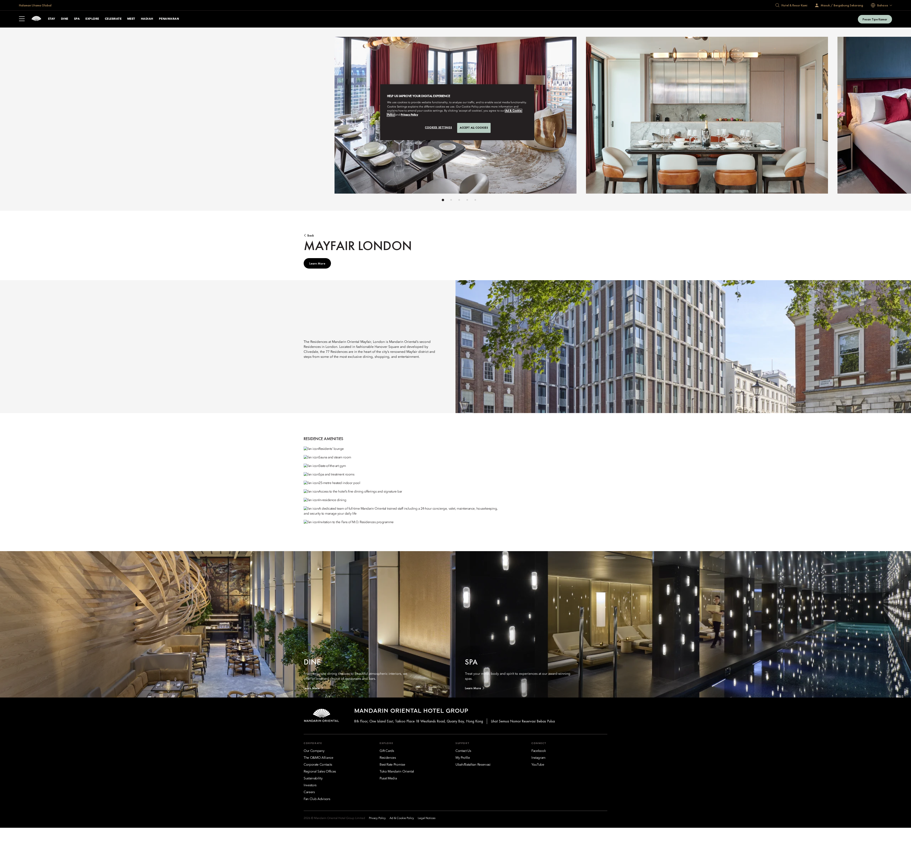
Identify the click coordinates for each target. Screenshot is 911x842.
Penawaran (169, 19)
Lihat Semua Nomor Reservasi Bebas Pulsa (523, 721)
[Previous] (342, 116)
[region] (457, 112)
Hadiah (147, 19)
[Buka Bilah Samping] (22, 19)
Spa (77, 19)
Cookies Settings (438, 127)
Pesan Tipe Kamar (875, 19)
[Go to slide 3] (459, 200)
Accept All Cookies (474, 127)
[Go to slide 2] (451, 200)
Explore (92, 19)
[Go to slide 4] (467, 200)
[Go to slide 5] (475, 200)
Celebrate (113, 19)
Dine (64, 19)
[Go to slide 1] (443, 200)
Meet (131, 19)
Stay (51, 19)
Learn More (317, 263)
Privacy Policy (409, 114)
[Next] (569, 116)
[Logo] (36, 19)
